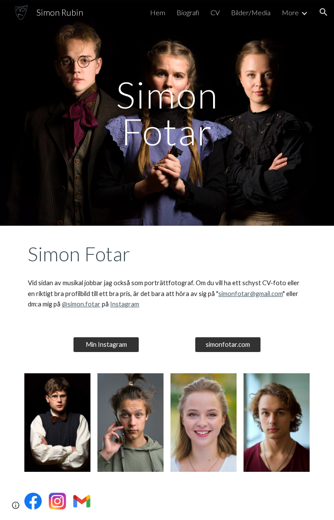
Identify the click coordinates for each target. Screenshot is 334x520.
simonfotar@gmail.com (250, 293)
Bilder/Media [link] (251, 12)
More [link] (290, 12)
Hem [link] (157, 12)
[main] (167, 113)
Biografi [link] (188, 12)
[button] (323, 12)
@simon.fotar (81, 304)
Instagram (124, 304)
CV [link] (215, 12)
